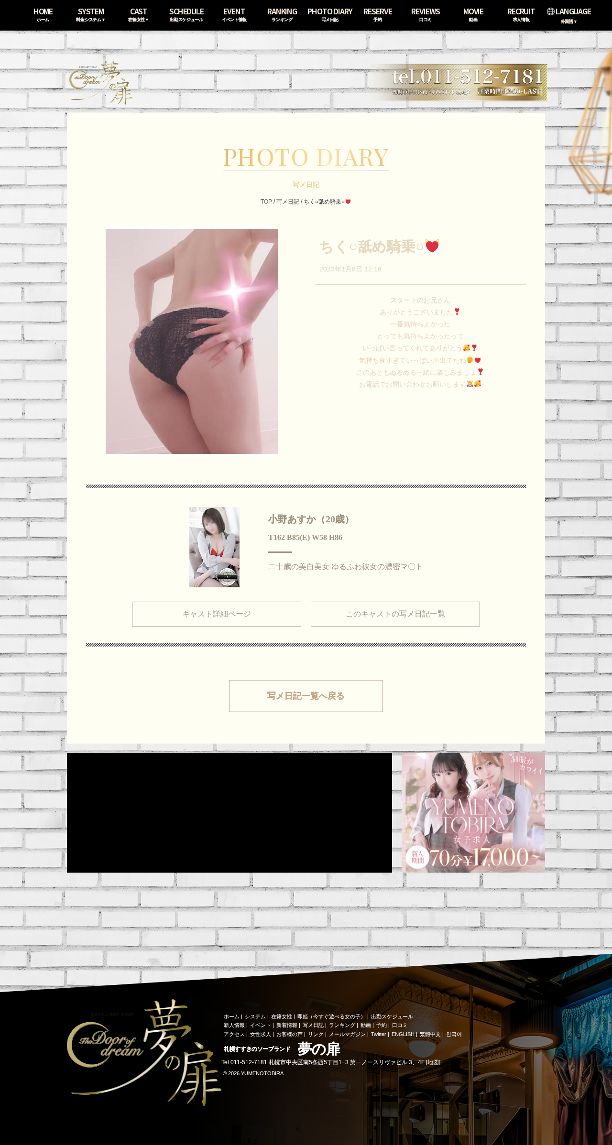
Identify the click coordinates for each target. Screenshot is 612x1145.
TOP (266, 201)
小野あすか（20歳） (311, 519)
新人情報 (234, 1025)
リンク (316, 1034)
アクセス (234, 1034)
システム (255, 1016)
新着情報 (286, 1025)
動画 (366, 1025)
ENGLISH (403, 1034)
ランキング (342, 1025)
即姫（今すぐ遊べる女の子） (331, 1016)
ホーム (232, 1016)
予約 (381, 1025)
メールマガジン (347, 1034)
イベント (260, 1025)
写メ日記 (287, 201)
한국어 (454, 1034)
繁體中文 (430, 1034)
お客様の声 (289, 1034)
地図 (433, 1062)
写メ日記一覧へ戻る (306, 696)
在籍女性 (281, 1016)
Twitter (378, 1034)
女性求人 (260, 1034)
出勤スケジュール (392, 1016)
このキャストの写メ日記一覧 (395, 614)
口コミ (400, 1025)
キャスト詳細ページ (216, 614)
